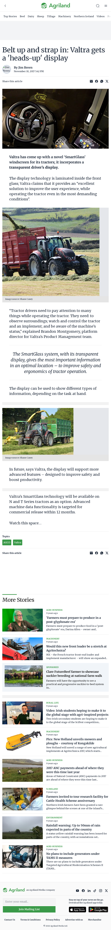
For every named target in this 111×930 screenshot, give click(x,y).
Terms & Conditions (30, 919)
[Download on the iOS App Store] (77, 910)
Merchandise (94, 919)
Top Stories (10, 16)
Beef (22, 16)
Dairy (31, 16)
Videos (101, 16)
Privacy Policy (53, 919)
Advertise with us (74, 919)
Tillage (51, 16)
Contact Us (9, 919)
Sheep (40, 16)
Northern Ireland (84, 16)
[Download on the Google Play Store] (98, 910)
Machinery (64, 16)
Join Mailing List (29, 909)
